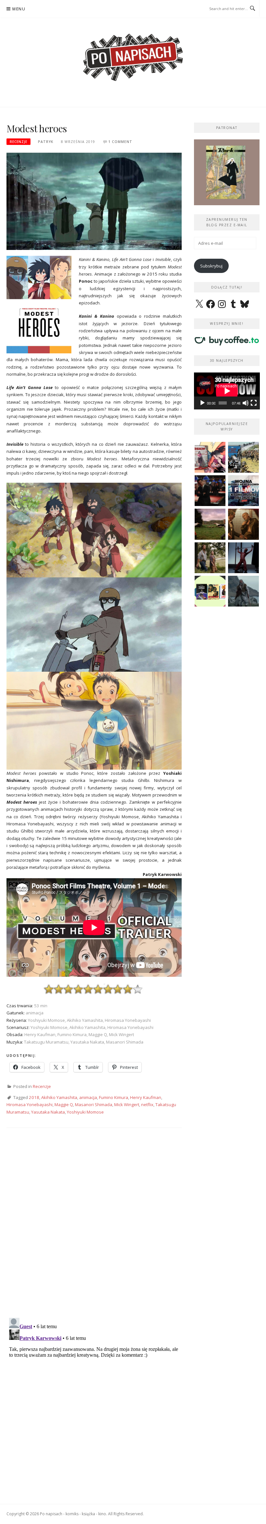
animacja (88, 1097)
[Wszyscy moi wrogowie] (210, 558)
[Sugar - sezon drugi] (210, 491)
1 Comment (120, 141)
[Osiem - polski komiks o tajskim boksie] (210, 457)
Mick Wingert (126, 1104)
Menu (18, 9)
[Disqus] (94, 1228)
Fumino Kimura (113, 1097)
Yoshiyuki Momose (85, 1112)
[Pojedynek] (210, 524)
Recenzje (18, 141)
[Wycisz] (245, 403)
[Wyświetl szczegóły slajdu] (232, 172)
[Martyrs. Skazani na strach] (243, 558)
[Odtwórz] (202, 403)
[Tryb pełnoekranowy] (253, 403)
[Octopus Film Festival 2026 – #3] (210, 591)
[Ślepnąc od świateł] (243, 524)
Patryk (45, 141)
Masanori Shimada (93, 1104)
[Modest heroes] (94, 201)
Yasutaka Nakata (48, 1112)
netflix (147, 1104)
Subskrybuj (211, 266)
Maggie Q (63, 1104)
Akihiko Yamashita (59, 1097)
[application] (227, 390)
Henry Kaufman (145, 1097)
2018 (34, 1097)
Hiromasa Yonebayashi (29, 1104)
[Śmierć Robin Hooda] (243, 591)
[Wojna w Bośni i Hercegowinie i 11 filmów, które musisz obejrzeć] (243, 491)
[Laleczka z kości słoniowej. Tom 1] (243, 457)
